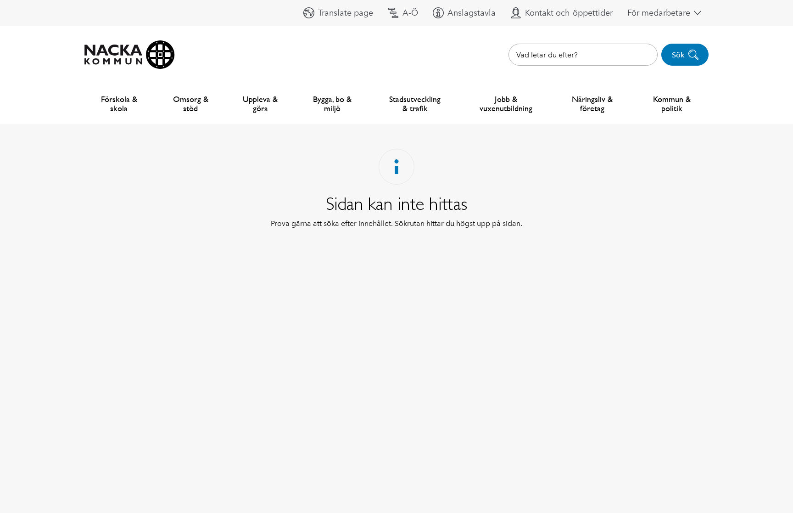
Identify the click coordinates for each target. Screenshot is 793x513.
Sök (678, 55)
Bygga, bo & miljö (332, 103)
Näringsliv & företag (592, 103)
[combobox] (583, 55)
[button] (338, 13)
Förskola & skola (119, 103)
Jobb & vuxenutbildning (506, 103)
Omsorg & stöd (190, 103)
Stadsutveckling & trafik (415, 103)
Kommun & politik (672, 103)
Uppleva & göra (260, 103)
